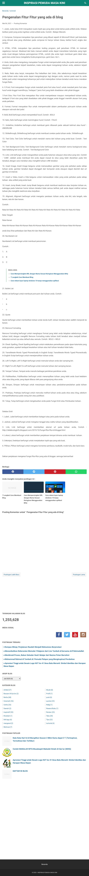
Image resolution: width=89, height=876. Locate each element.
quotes (50, 701)
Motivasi (8, 727)
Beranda (44, 864)
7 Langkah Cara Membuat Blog (22, 277)
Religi (49, 705)
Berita (7, 697)
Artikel (7, 690)
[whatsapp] (76, 471)
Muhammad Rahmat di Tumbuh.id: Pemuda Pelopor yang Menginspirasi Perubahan (40, 659)
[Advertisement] (44, 593)
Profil (49, 693)
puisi (49, 697)
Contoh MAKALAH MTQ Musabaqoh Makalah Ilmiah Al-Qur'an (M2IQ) (42, 749)
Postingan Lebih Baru (11, 574)
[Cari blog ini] (85, 3)
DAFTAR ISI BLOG (20, 771)
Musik (49, 690)
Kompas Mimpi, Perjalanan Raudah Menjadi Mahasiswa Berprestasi (33, 647)
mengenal (8, 723)
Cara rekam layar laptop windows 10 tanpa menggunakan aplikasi (35, 281)
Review (50, 712)
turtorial (50, 723)
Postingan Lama (79, 574)
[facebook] (12, 471)
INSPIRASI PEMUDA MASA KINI (44, 3)
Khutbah (8, 716)
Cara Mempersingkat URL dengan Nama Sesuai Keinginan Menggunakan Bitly (39, 274)
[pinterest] (55, 471)
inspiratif (8, 712)
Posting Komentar (20, 23)
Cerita (7, 705)
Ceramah (9, 701)
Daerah (7, 708)
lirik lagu (8, 719)
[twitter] (33, 471)
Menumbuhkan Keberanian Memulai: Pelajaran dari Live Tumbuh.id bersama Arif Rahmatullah (44, 651)
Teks (49, 716)
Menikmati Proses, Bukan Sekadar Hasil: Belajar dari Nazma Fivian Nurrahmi (37, 655)
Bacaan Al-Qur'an (11, 693)
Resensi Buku (52, 708)
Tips (49, 719)
